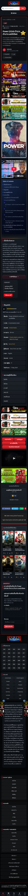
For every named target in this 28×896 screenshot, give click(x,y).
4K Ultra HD (14, 850)
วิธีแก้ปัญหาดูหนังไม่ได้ (14, 877)
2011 (4, 660)
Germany (8, 691)
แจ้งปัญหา (20, 439)
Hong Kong (20, 691)
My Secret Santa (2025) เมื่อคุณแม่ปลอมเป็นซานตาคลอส (14, 211)
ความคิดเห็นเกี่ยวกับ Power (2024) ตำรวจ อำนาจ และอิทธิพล (13, 226)
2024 (14, 649)
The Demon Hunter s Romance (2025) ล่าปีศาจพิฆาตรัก (14, 221)
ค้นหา (23, 8)
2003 (19, 664)
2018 (19, 653)
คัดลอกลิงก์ (7, 54)
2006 (4, 664)
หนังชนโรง (14, 810)
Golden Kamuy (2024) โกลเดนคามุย (14, 515)
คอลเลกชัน (14, 820)
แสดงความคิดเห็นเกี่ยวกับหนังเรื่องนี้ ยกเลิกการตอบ (15, 230)
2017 (24, 653)
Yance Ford (12, 344)
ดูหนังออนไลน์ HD (9, 705)
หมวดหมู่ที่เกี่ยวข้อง (8, 192)
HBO (14, 846)
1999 (14, 668)
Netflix (5, 379)
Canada (8, 681)
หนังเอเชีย (14, 787)
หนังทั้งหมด (8, 19)
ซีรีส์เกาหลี (14, 791)
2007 (24, 660)
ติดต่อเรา (14, 859)
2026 (4, 649)
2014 (14, 656)
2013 (19, 656)
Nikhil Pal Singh (13, 339)
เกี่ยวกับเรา (14, 855)
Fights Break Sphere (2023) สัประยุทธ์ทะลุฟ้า (13, 520)
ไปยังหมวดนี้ (8, 295)
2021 (4, 653)
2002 (24, 664)
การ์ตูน (14, 817)
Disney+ (14, 843)
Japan (20, 681)
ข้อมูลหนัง (6, 189)
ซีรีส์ (14, 813)
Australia (8, 695)
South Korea (20, 688)
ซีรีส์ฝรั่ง (14, 798)
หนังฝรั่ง (6, 401)
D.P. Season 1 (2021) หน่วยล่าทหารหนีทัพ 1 (14, 205)
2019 (14, 653)
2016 (4, 656)
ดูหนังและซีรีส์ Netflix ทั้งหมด (12, 187)
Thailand (20, 685)
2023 (19, 649)
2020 (9, 653)
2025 (9, 649)
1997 (24, 668)
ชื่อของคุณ (6, 619)
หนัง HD (6, 392)
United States (13, 328)
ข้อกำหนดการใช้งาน (14, 866)
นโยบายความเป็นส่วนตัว (14, 863)
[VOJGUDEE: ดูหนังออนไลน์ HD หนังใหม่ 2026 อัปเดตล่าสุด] (14, 3)
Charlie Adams (13, 337)
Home (4, 19)
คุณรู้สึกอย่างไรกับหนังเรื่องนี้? (12, 197)
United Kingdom (20, 678)
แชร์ (14, 54)
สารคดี (13, 19)
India (20, 695)
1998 (19, 668)
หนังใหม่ (14, 806)
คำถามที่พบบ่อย (14, 873)
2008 (19, 660)
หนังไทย (14, 780)
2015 (9, 656)
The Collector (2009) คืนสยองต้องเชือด (14, 216)
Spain (8, 698)
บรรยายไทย (6, 195)
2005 (9, 664)
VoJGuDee (7, 27)
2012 (24, 656)
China (8, 685)
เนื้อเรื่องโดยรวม (7, 184)
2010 (9, 660)
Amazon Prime (14, 839)
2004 (14, 664)
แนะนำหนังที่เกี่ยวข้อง (10, 200)
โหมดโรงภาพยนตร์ (14, 447)
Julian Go (20, 337)
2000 (9, 668)
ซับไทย (5, 384)
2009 (14, 660)
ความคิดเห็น (13, 443)
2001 (4, 668)
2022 (24, 649)
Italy (20, 698)
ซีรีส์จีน (14, 794)
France (7, 688)
